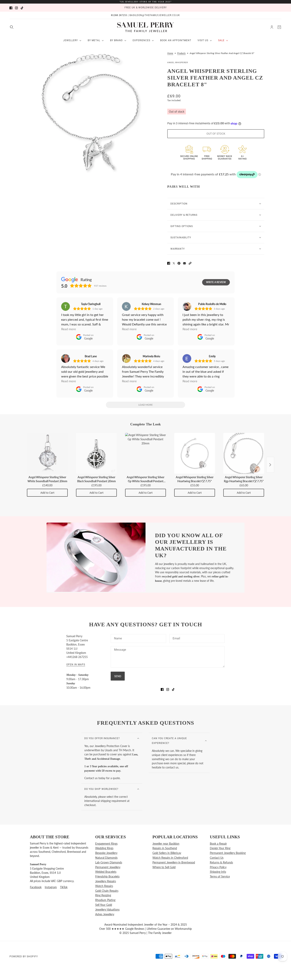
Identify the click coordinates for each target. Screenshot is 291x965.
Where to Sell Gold (164, 867)
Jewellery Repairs (105, 881)
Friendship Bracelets (107, 876)
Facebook (36, 887)
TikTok (64, 887)
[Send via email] (184, 263)
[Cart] (279, 27)
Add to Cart (47, 492)
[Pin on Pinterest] (179, 263)
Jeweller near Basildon (165, 843)
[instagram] (16, 7)
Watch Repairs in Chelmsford (170, 857)
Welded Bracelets (105, 871)
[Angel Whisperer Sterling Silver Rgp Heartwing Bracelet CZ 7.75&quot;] (243, 453)
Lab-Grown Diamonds (108, 862)
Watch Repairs (104, 886)
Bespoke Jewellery (106, 853)
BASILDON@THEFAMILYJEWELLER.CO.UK (154, 15)
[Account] (272, 27)
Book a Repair (218, 843)
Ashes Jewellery (104, 914)
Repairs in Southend (164, 848)
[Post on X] (173, 263)
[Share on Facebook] (169, 263)
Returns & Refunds (221, 862)
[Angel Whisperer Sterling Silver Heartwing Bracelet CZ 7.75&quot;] (194, 453)
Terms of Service (220, 876)
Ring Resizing (103, 895)
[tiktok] (22, 7)
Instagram (51, 887)
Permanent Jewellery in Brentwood (173, 862)
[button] (190, 263)
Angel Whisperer (177, 62)
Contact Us (216, 857)
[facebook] (11, 7)
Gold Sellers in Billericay (166, 853)
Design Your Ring (220, 848)
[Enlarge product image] (94, 113)
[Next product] (270, 465)
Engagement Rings (106, 843)
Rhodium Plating (105, 900)
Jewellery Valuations (107, 909)
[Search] (12, 27)
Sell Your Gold (103, 904)
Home (170, 53)
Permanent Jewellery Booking (228, 853)
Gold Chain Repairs (106, 890)
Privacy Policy (218, 867)
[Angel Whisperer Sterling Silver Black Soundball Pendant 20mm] (96, 453)
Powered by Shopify (24, 956)
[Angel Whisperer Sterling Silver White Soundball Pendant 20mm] (47, 453)
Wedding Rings (104, 848)
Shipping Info (218, 871)
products (181, 53)
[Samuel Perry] (145, 27)
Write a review (216, 282)
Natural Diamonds (106, 857)
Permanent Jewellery (107, 867)
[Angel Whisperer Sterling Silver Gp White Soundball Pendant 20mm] (145, 453)
